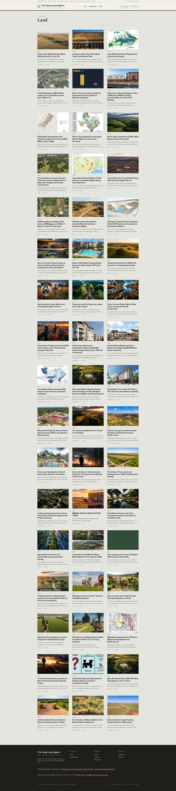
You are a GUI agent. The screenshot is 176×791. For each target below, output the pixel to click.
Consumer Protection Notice (104, 769)
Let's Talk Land (124, 6)
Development (92, 6)
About (100, 6)
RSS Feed (122, 754)
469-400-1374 (80, 775)
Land (85, 6)
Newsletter (97, 759)
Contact (96, 757)
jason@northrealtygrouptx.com (97, 775)
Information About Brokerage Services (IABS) (77, 769)
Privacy (121, 757)
